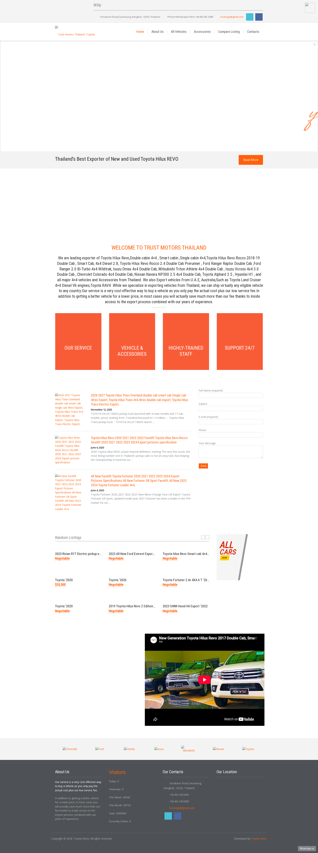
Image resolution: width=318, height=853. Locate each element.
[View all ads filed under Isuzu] (159, 749)
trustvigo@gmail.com (231, 16)
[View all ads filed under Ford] (99, 749)
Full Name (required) (211, 390)
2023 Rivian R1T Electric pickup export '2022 (84, 554)
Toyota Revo (259, 838)
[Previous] (203, 537)
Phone (202, 430)
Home (140, 32)
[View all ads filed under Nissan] (218, 749)
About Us (157, 32)
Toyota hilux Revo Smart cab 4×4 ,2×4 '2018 (192, 554)
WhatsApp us (307, 848)
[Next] (207, 537)
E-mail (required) (208, 417)
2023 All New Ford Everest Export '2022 (135, 554)
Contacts (253, 32)
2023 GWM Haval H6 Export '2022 (185, 606)
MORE (224, 558)
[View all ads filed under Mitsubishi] (188, 749)
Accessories (202, 32)
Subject (203, 403)
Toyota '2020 (64, 580)
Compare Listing (229, 32)
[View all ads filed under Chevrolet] (70, 749)
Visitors (117, 772)
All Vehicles (179, 32)
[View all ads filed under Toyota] (248, 749)
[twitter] (249, 17)
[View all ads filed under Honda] (129, 749)
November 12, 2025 (101, 409)
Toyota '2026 (117, 580)
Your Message (207, 443)
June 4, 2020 (97, 447)
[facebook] (259, 17)
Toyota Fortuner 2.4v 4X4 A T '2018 (186, 580)
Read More (250, 160)
